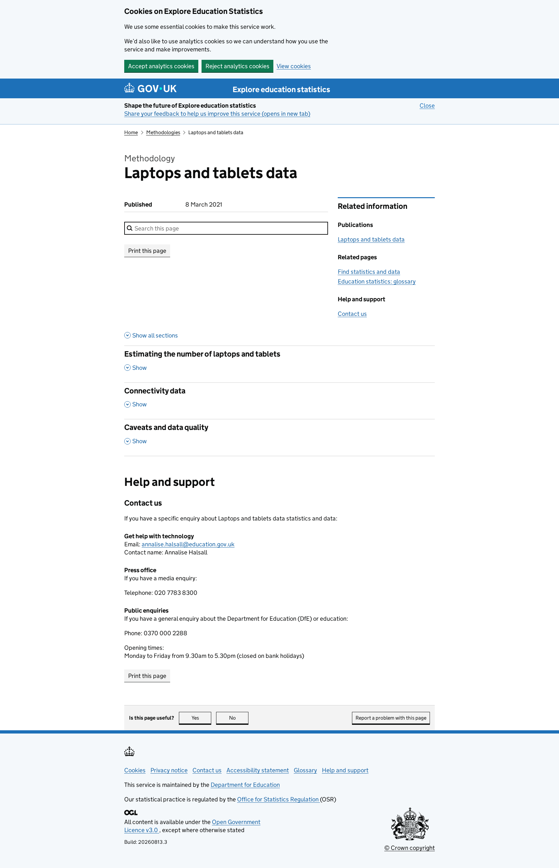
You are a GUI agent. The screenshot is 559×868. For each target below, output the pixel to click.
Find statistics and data (369, 271)
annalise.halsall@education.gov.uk (188, 544)
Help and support (345, 770)
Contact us (352, 313)
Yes (201, 718)
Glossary (305, 770)
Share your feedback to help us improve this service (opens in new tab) (217, 113)
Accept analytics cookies (161, 66)
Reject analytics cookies (237, 66)
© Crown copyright (409, 848)
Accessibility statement (257, 770)
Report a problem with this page (391, 718)
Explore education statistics (281, 89)
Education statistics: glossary (377, 281)
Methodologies (163, 132)
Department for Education (245, 784)
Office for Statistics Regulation (278, 799)
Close (427, 105)
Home (131, 132)
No (238, 718)
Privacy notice (169, 770)
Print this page (147, 250)
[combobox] (226, 228)
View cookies (294, 66)
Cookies (135, 770)
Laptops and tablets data (371, 239)
